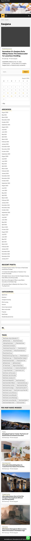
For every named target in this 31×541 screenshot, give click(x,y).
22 (23, 93)
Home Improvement (7, 307)
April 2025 (4, 137)
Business (4, 297)
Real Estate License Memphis (10, 395)
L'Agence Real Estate (18, 365)
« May (3, 103)
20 (15, 93)
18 (7, 93)
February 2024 (5, 171)
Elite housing (5, 302)
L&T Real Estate (6, 365)
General (4, 304)
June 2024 (4, 161)
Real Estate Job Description (9, 373)
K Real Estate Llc (24, 355)
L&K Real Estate (6, 363)
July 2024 (4, 159)
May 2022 (4, 222)
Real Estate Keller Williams (9, 383)
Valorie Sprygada (13, 58)
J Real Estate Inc (22, 348)
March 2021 (5, 244)
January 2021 (5, 249)
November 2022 (6, 207)
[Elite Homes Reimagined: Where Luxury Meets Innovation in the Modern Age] (15, 515)
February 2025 (5, 141)
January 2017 (5, 258)
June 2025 (4, 132)
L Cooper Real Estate (8, 370)
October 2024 (5, 151)
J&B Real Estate (6, 340)
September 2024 (6, 154)
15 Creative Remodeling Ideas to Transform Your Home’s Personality (13, 465)
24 (4, 96)
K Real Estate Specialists (8, 360)
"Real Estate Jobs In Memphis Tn (10, 338)
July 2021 (4, 234)
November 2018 (6, 256)
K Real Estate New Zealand (20, 358)
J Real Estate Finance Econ (9, 348)
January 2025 (5, 144)
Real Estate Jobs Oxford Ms (9, 375)
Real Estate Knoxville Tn (21, 387)
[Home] (3, 16)
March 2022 (5, 227)
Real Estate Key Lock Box (9, 385)
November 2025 (6, 120)
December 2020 (6, 251)
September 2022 (6, 212)
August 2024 (5, 156)
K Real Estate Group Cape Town (10, 355)
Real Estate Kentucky (22, 383)
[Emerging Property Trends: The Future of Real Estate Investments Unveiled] (15, 420)
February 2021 (5, 246)
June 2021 (4, 237)
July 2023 (4, 188)
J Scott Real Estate (7, 350)
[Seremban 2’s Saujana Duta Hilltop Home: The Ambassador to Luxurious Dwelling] (15, 37)
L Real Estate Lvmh (19, 370)
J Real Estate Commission (9, 345)
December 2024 (6, 146)
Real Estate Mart (21, 402)
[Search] (29, 15)
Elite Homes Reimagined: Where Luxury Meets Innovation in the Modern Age (14, 529)
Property (4, 312)
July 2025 (4, 129)
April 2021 (4, 241)
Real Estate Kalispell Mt (8, 380)
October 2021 (5, 229)
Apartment (4, 294)
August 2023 (5, 185)
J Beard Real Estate (17, 340)
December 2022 (6, 205)
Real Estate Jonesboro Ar (9, 378)
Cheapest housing (6, 299)
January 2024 (5, 173)
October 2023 (5, 180)
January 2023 (5, 202)
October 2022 (5, 210)
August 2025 (5, 127)
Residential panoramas (7, 48)
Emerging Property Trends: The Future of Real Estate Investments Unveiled (15, 434)
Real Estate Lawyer (7, 390)
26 (11, 96)
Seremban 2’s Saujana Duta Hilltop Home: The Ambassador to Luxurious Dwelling (15, 53)
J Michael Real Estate (8, 343)
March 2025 (5, 139)
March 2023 (5, 198)
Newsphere (16, 539)
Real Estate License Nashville (9, 400)
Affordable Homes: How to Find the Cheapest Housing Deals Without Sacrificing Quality (13, 498)
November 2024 (6, 149)
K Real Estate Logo (7, 358)
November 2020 (6, 254)
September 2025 (6, 124)
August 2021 (5, 232)
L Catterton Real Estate (20, 368)
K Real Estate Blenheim (19, 350)
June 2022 (4, 219)
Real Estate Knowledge (8, 387)
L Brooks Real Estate (7, 368)
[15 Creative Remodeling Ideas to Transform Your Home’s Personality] (15, 451)
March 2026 (5, 117)
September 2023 (6, 183)
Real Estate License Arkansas (10, 392)
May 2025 (4, 134)
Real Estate (4, 314)
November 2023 (6, 178)
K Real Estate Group (7, 353)
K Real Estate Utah (21, 360)
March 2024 (5, 168)
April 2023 (4, 195)
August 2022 (5, 215)
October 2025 (5, 122)
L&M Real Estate (16, 363)
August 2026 (5, 112)
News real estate (6, 309)
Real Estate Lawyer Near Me (20, 390)
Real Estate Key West (22, 385)
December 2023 (6, 176)
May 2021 (4, 239)
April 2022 (4, 224)
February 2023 (5, 200)
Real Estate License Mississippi (10, 397)
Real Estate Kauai (20, 380)
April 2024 (4, 166)
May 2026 (4, 115)
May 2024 (4, 163)
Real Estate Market (23, 400)
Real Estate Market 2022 (8, 402)
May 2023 (4, 193)
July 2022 (4, 217)
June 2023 (4, 190)
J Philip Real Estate (19, 343)
